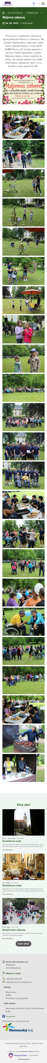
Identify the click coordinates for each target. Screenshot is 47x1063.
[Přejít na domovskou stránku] (7, 3)
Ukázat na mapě (13, 973)
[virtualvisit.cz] (18, 1055)
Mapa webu (11, 992)
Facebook (34, 3)
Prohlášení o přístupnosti (17, 998)
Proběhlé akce (33, 13)
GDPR (8, 995)
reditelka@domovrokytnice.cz (19, 982)
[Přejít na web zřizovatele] (23, 1027)
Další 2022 (23, 943)
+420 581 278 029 (14, 979)
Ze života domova (15, 13)
